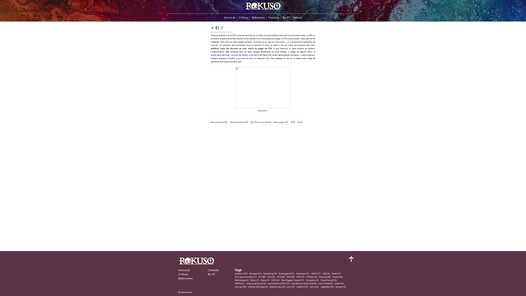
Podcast (297, 17)
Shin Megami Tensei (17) (292, 280)
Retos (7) (255, 280)
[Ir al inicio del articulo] (351, 259)
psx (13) (291, 286)
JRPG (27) (316, 273)
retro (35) (314, 286)
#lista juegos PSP (281, 122)
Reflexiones (258, 17)
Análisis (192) (241, 273)
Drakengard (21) (286, 273)
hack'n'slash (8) (325, 283)
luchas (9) (339, 283)
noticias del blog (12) (258, 286)
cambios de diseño (239, 55)
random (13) (302, 286)
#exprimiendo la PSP (239, 122)
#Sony (300, 122)
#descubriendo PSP (219, 122)
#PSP (293, 122)
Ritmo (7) (265, 280)
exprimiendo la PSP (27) (278, 283)
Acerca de (229, 17)
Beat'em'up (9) (270, 273)
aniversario (216, 55)
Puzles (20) (337, 276)
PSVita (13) (311, 276)
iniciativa (254, 55)
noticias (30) (240, 286)
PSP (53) (300, 276)
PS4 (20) (291, 276)
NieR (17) (336, 273)
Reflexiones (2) (242, 280)
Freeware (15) (302, 273)
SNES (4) (275, 280)
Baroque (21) (255, 273)
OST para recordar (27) (246, 276)
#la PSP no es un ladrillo (260, 122)
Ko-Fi (286, 17)
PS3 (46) (281, 276)
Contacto (273, 17)
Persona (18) (325, 276)
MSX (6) (326, 273)
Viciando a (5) (312, 280)
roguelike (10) (327, 286)
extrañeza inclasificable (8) (304, 283)
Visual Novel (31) (329, 280)
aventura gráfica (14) (256, 283)
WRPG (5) (239, 283)
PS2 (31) (271, 276)
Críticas (243, 17)
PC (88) (262, 276)
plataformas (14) (277, 286)
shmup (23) (340, 286)
